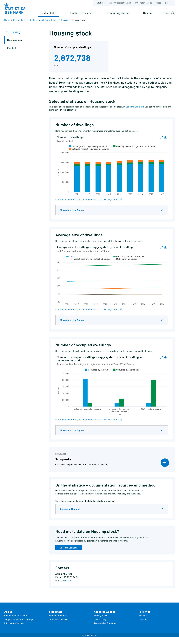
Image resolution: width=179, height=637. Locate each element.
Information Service (143, 3)
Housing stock (14, 40)
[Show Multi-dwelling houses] (125, 259)
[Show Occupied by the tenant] (126, 369)
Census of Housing (70, 508)
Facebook (143, 615)
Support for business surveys (18, 619)
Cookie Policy (100, 619)
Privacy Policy (100, 615)
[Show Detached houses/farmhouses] (129, 256)
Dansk (167, 3)
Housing (65, 20)
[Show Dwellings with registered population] (88, 146)
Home (7, 20)
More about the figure (72, 210)
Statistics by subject (39, 20)
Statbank (100, 3)
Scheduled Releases (59, 619)
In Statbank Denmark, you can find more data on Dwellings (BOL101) (88, 199)
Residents (12, 47)
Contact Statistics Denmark (120, 3)
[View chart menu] (165, 137)
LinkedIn (143, 619)
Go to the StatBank (68, 547)
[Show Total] (70, 256)
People (54, 20)
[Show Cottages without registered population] (89, 149)
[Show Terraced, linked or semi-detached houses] (88, 259)
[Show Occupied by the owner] (98, 369)
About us (148, 13)
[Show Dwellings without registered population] (134, 146)
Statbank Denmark (135, 106)
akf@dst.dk (65, 580)
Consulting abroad (118, 13)
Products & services (82, 13)
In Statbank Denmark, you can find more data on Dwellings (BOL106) (88, 309)
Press (158, 3)
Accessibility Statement (105, 623)
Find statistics (48, 13)
